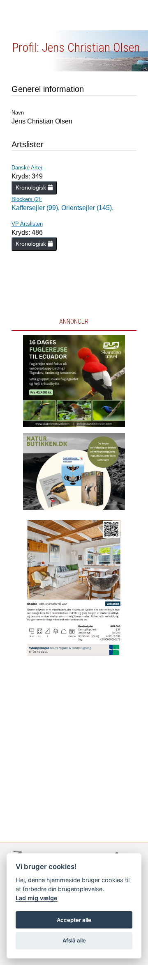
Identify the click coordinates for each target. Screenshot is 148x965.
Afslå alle (74, 940)
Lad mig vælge (37, 897)
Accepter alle (74, 920)
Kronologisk (32, 187)
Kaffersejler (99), (36, 207)
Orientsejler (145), (87, 207)
